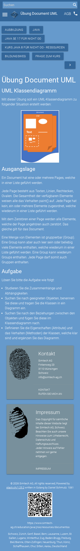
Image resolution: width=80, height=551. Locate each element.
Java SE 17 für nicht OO (23, 38)
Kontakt (44, 389)
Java (36, 29)
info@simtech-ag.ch (50, 377)
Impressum (43, 468)
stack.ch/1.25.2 (15, 487)
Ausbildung (14, 29)
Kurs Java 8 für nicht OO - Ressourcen (35, 47)
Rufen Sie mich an (50, 393)
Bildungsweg (15, 56)
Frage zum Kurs (47, 56)
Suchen (7, 12)
